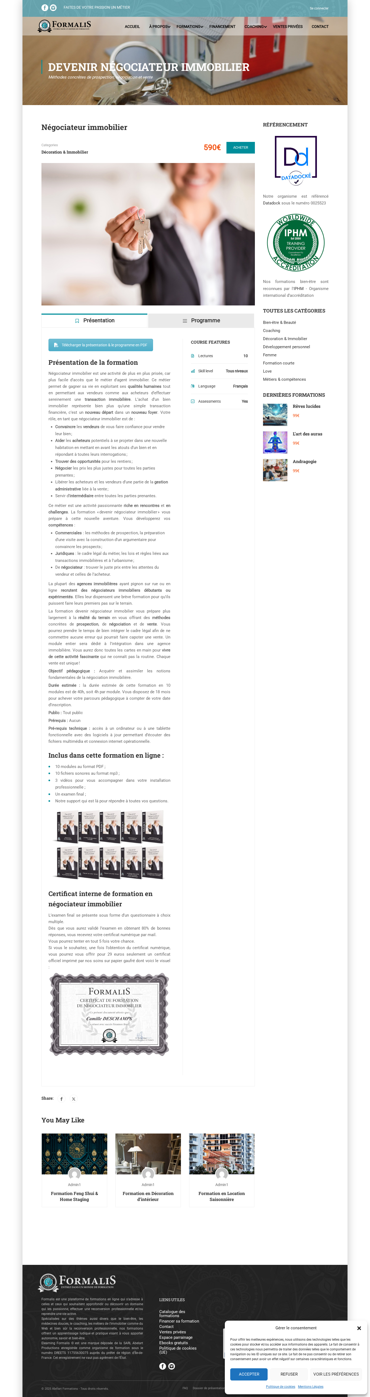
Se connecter (319, 8)
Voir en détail (74, 1154)
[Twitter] (74, 1099)
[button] (359, 1328)
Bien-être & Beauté (279, 322)
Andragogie (304, 461)
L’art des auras (307, 434)
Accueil (132, 26)
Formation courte (278, 363)
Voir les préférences (336, 1374)
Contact (320, 26)
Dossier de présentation (209, 1388)
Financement (222, 26)
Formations (188, 26)
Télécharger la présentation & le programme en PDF (104, 345)
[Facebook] (61, 1099)
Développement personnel (286, 346)
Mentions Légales (310, 1387)
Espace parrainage (176, 1338)
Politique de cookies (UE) (178, 1350)
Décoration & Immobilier (64, 152)
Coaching (254, 26)
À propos (158, 26)
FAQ (185, 1388)
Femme (270, 355)
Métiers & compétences (284, 379)
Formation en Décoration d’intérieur (148, 1196)
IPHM (299, 288)
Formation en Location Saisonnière (222, 1196)
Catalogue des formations (172, 1314)
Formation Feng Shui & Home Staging (74, 1196)
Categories (49, 145)
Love (267, 371)
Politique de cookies (280, 1387)
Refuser (289, 1374)
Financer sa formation (179, 1321)
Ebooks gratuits (173, 1343)
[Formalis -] (64, 26)
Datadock (271, 203)
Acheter (240, 147)
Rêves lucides (306, 406)
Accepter (249, 1374)
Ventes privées (288, 26)
